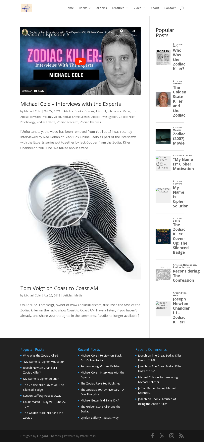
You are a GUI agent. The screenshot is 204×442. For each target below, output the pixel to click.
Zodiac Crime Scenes (76, 117)
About (155, 8)
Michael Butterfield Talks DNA (99, 400)
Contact (170, 8)
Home (70, 8)
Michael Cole (32, 111)
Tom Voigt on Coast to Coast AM (59, 288)
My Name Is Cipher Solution (41, 379)
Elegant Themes (49, 436)
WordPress (88, 436)
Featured (118, 8)
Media (126, 111)
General (89, 111)
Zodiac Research (67, 122)
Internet (101, 111)
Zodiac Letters (46, 122)
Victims (47, 117)
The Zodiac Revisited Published (100, 383)
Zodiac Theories (90, 122)
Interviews (114, 111)
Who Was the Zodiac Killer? (40, 355)
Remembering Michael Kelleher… (101, 366)
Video (137, 8)
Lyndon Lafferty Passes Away (42, 395)
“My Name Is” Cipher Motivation (44, 362)
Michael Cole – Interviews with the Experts (70, 103)
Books (83, 8)
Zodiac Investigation (104, 117)
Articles (101, 8)
